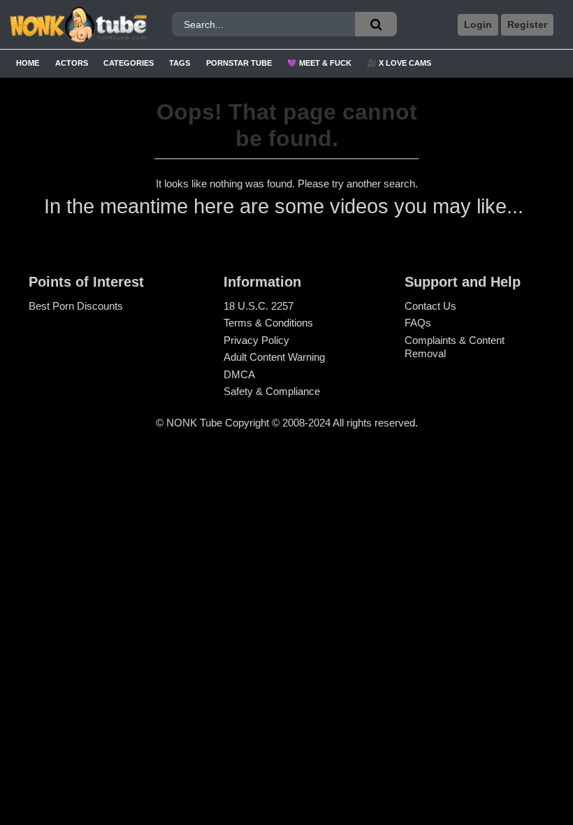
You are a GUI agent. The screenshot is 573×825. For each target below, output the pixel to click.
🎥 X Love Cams (399, 63)
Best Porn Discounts (76, 306)
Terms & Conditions (268, 323)
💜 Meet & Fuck (319, 63)
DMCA (239, 374)
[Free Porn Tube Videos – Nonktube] (77, 25)
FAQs (418, 323)
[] (376, 24)
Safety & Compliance (272, 391)
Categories (128, 63)
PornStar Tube (239, 63)
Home (27, 63)
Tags (179, 63)
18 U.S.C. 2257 (258, 306)
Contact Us (430, 306)
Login (478, 24)
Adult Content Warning (274, 357)
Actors (71, 63)
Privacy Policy (256, 340)
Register (527, 24)
